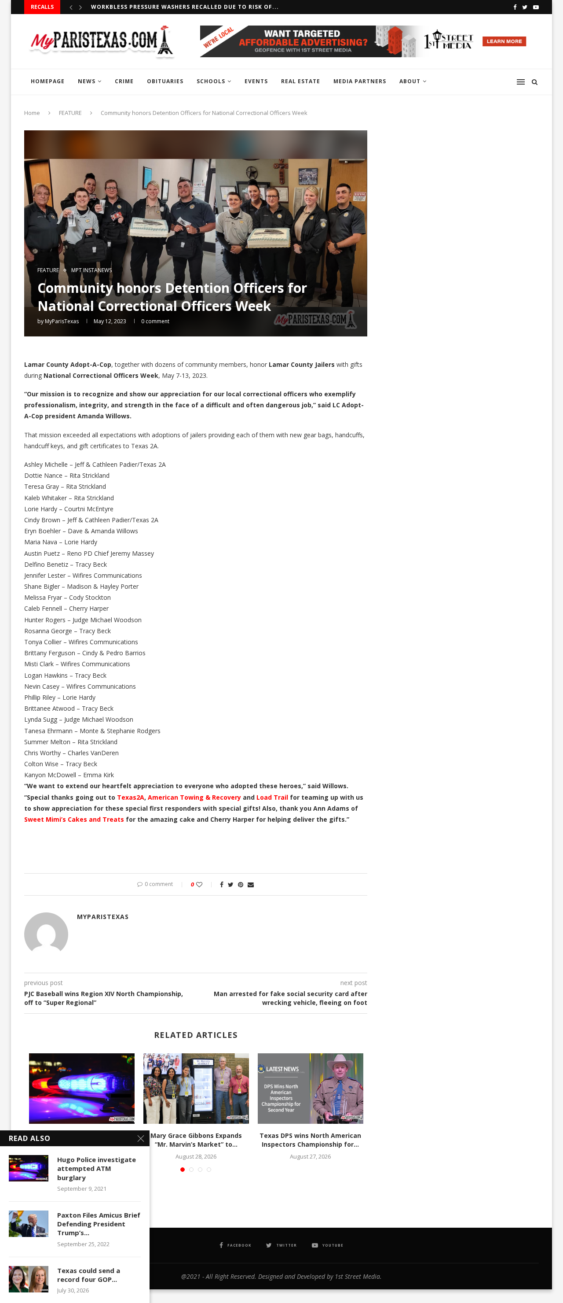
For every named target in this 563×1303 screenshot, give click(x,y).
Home (32, 113)
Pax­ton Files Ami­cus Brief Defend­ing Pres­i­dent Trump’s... (98, 1224)
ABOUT (409, 81)
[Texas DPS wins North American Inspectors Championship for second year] (310, 1088)
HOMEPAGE (48, 81)
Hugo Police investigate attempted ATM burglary (96, 1168)
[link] (130, 797)
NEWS (86, 81)
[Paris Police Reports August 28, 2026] (82, 1088)
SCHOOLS (211, 81)
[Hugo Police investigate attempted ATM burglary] (28, 1168)
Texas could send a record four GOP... (88, 1275)
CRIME (124, 81)
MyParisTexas (62, 321)
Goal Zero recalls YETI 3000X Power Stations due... (178, 7)
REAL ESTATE (300, 81)
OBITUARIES (165, 81)
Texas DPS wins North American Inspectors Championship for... (310, 1139)
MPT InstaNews (91, 270)
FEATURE (70, 113)
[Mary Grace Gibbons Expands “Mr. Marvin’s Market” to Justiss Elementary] (196, 1088)
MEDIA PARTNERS (359, 81)
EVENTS (256, 81)
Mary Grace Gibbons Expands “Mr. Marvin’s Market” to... (196, 1139)
